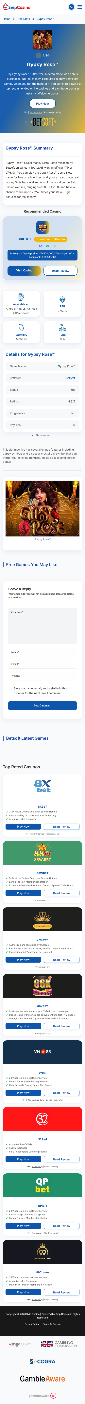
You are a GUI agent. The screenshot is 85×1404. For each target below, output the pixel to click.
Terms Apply (37, 1233)
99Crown (42, 1272)
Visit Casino (24, 270)
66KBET (42, 1006)
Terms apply (36, 112)
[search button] (71, 7)
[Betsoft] (43, 122)
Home (6, 18)
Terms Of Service (37, 834)
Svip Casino (62, 1314)
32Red (42, 1139)
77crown (42, 939)
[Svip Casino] (16, 7)
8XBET (42, 806)
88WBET (42, 873)
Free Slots (23, 18)
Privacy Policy (32, 1324)
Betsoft (70, 378)
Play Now (42, 103)
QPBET (42, 1205)
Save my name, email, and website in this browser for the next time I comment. (40, 691)
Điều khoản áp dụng (35, 1100)
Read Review (60, 270)
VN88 (42, 1072)
